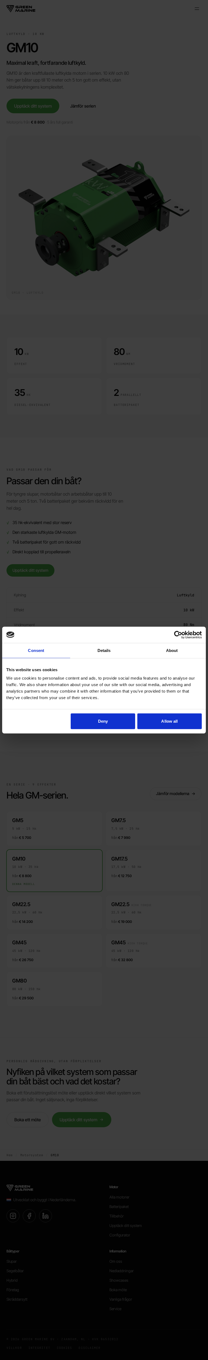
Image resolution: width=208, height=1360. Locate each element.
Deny (103, 721)
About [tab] (172, 650)
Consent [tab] (36, 650)
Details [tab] (104, 650)
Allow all (169, 721)
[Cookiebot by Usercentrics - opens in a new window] (178, 635)
